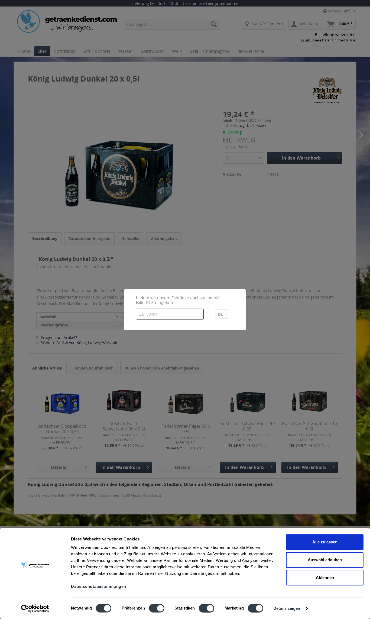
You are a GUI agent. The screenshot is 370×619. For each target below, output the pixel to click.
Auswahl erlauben (325, 560)
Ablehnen (325, 577)
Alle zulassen (324, 542)
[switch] (156, 608)
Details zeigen (286, 608)
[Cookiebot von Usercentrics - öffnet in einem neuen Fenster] (35, 608)
